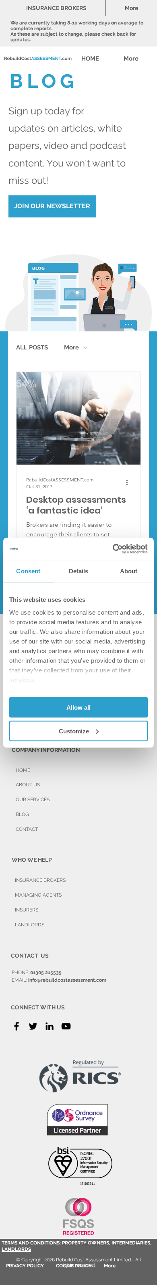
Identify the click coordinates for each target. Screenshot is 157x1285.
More (71, 347)
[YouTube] (66, 1026)
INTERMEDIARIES (131, 1243)
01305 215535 (46, 972)
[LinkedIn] (49, 1026)
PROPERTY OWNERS (85, 1243)
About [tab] (129, 571)
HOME (23, 770)
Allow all (78, 707)
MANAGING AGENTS (38, 895)
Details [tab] (79, 571)
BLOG (22, 814)
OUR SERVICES (33, 799)
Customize (74, 730)
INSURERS (26, 910)
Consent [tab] (28, 571)
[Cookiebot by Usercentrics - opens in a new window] (113, 549)
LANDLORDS (16, 1249)
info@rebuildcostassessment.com (67, 980)
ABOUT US (28, 785)
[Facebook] (16, 1026)
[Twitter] (33, 1026)
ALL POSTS (32, 347)
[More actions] (129, 482)
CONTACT (27, 829)
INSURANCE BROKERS (40, 880)
